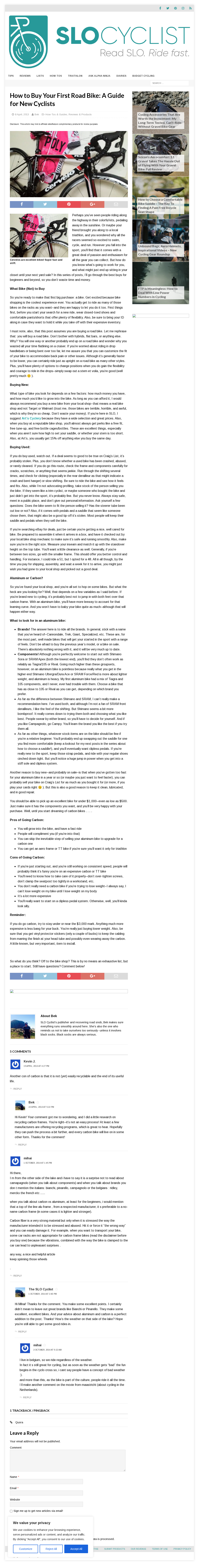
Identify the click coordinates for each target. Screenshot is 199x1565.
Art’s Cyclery (31, 418)
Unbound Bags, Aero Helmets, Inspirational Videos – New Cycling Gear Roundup (160, 250)
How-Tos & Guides (56, 114)
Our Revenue (138, 1549)
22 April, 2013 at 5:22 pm (41, 1107)
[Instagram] (183, 8)
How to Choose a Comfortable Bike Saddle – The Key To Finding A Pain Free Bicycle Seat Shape (160, 205)
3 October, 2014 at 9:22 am (47, 1350)
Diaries (121, 76)
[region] (50, 1536)
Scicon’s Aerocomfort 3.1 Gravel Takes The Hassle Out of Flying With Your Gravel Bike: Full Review (159, 163)
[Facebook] (160, 8)
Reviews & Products (80, 114)
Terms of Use (160, 1549)
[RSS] (190, 8)
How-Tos (56, 76)
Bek (37, 114)
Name (14, 1476)
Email (13, 1488)
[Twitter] (167, 8)
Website (15, 1499)
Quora (19, 1422)
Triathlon (75, 76)
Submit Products (114, 1549)
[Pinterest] (175, 8)
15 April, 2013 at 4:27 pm (36, 1066)
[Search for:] (169, 82)
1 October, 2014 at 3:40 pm (43, 1294)
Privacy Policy (182, 1549)
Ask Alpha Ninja (99, 76)
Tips (11, 76)
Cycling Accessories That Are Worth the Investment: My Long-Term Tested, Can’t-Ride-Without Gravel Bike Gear (160, 120)
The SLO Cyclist (41, 1289)
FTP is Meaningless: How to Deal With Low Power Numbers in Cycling (158, 293)
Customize (25, 1548)
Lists (40, 76)
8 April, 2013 (22, 114)
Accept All (76, 1548)
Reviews (25, 76)
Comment (16, 1447)
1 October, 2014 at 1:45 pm (38, 1163)
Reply (17, 1088)
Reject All (51, 1548)
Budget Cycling (143, 76)
